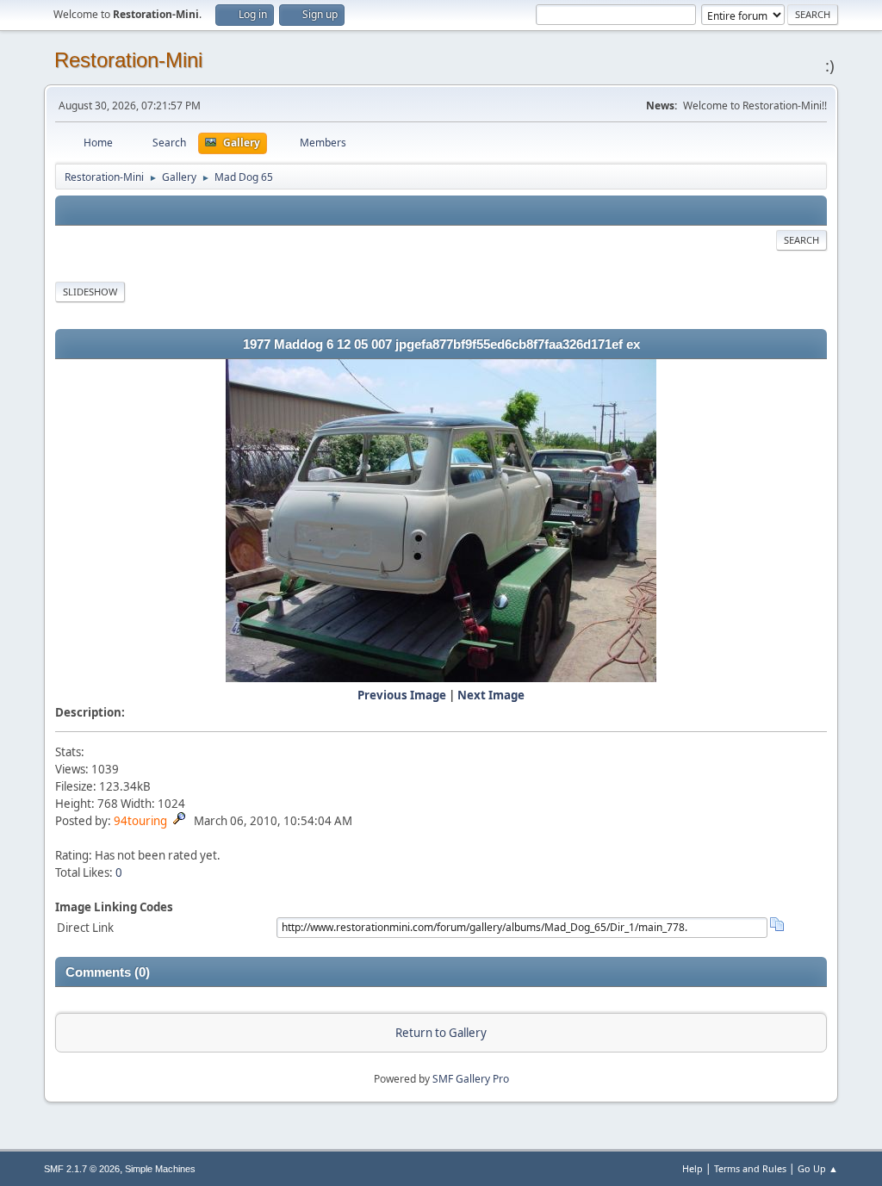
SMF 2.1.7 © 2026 (82, 1169)
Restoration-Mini (128, 59)
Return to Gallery (441, 1032)
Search (801, 239)
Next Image (491, 695)
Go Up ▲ (818, 1168)
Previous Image (401, 695)
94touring (140, 821)
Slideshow (90, 291)
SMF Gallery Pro (470, 1078)
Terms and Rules (750, 1168)
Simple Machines (160, 1169)
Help (692, 1168)
